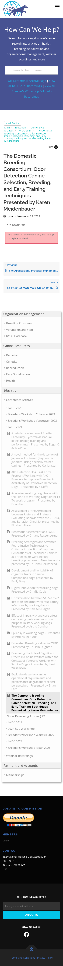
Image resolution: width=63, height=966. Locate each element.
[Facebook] (26, 934)
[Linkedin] (36, 934)
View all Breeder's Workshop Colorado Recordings (33, 91)
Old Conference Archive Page (27, 81)
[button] (53, 147)
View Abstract (17, 224)
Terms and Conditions (22, 957)
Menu (57, 6)
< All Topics (12, 123)
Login (6, 840)
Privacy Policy (44, 957)
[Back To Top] (31, 949)
